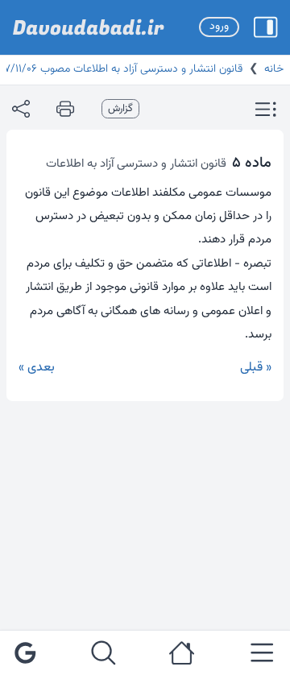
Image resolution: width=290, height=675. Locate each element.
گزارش (120, 109)
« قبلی (255, 368)
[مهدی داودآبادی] (88, 27)
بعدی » (37, 368)
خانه (274, 69)
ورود (219, 26)
